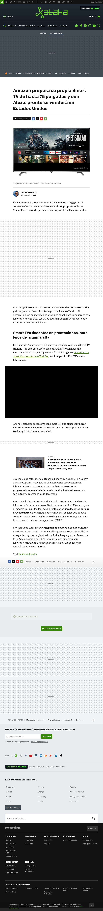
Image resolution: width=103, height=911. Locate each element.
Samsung (42, 796)
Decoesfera (10, 869)
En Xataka (50, 456)
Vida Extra (29, 843)
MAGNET (63, 25)
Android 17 (68, 720)
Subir (90, 828)
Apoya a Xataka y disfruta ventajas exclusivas (47, 767)
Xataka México (11, 888)
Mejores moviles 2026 (35, 720)
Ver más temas (12, 807)
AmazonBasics (66, 561)
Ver (52, 628)
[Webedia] (13, 827)
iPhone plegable (54, 720)
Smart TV (80, 561)
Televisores (39, 561)
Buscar (93, 818)
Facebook (33, 118)
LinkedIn (56, 755)
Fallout (18, 73)
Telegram (85, 25)
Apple (8, 796)
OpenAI (63, 73)
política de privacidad (39, 741)
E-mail (45, 118)
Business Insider (27, 553)
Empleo (41, 801)
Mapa (87, 73)
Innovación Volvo (56, 33)
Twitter (98, 25)
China (10, 73)
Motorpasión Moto (90, 843)
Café (50, 73)
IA (56, 73)
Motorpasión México (88, 889)
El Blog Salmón (31, 865)
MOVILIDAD (52, 25)
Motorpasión (88, 840)
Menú (10, 16)
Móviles (9, 791)
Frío (79, 73)
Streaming (10, 787)
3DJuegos (29, 840)
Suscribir (46, 736)
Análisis (41, 787)
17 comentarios (23, 119)
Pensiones (29, 73)
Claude (79, 720)
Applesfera (10, 847)
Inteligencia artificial (78, 796)
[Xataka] (2, 2)
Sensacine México (51, 888)
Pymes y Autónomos (29, 870)
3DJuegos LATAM (31, 888)
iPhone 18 (40, 73)
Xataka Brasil (11, 892)
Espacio (73, 787)
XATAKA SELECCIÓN (27, 25)
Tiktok (80, 25)
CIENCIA (41, 25)
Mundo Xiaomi (11, 856)
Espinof (47, 843)
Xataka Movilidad (77, 791)
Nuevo (92, 16)
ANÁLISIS (12, 25)
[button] (28, 192)
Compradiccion (12, 872)
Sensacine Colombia (48, 893)
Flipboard (41, 118)
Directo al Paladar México (70, 889)
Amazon (52, 561)
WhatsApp (76, 25)
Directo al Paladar (70, 840)
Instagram (89, 25)
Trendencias (10, 865)
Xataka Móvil (11, 843)
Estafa (72, 73)
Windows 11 (74, 801)
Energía (41, 791)
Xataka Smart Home (11, 851)
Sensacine (48, 840)
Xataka (51, 12)
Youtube (94, 25)
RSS (46, 755)
